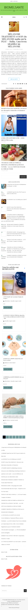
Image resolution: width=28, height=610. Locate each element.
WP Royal (17, 607)
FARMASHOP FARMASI (6, 585)
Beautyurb (17, 604)
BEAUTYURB (4, 552)
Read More (7, 307)
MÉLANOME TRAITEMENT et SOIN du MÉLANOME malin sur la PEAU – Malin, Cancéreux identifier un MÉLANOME (14, 40)
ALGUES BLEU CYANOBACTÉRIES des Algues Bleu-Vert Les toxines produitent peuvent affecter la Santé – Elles (14, 317)
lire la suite (14, 79)
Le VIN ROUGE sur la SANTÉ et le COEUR (10, 515)
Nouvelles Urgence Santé (16, 301)
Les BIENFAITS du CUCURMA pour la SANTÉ (11, 459)
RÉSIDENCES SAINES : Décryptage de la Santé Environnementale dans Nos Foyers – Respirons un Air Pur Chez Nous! (13, 488)
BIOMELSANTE (14, 7)
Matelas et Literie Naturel (10, 362)
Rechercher (23, 176)
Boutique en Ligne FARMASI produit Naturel (9, 602)
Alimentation (7, 301)
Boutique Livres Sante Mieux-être (7, 604)
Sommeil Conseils (14, 420)
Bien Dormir (7, 420)
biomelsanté (4, 83)
